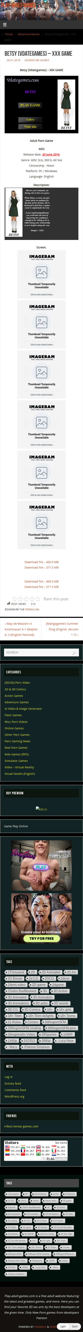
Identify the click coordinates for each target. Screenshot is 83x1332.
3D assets (61, 1003)
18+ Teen (15, 1016)
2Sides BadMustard (22, 991)
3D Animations (18, 1003)
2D (33, 972)
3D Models (13, 1234)
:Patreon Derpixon (37, 1047)
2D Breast (15, 978)
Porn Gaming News (17, 741)
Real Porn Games (16, 748)
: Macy (12, 1047)
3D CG (13, 1009)
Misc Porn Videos (16, 722)
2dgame (58, 984)
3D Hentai (42, 1227)
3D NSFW (28, 1234)
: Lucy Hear (65, 1040)
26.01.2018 (13, 60)
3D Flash (12, 1227)
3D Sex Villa (66, 1234)
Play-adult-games (18, 5)
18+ (49, 1009)
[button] (69, 1326)
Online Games (14, 728)
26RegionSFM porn (62, 1028)
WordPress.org (14, 1096)
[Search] (74, 653)
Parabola (40, 1327)
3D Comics (32, 1009)
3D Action (60, 991)
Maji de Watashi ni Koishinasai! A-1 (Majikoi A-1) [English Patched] (21, 629)
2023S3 (29, 1040)
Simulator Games (16, 761)
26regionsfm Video (21, 1034)
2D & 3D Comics (15, 689)
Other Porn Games (17, 735)
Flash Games (13, 715)
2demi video (16, 984)
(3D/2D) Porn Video (17, 682)
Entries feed (13, 1083)
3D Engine (58, 1221)
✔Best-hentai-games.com (21, 1126)
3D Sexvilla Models (16, 1240)
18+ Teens (67, 1016)
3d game (27, 1227)
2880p (46, 1040)
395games (49, 1034)
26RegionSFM (55, 1022)
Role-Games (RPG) (17, 754)
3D (45, 991)
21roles (32, 1022)
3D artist (41, 1003)
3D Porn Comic (47, 1234)
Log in (9, 1077)
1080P (68, 1034)
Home (9, 34)
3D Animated (17, 997)
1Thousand (16, 972)
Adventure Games (28, 34)
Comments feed (15, 1090)
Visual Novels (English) (20, 774)
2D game (39, 985)
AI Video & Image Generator (23, 709)
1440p (12, 1040)
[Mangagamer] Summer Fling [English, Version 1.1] (62, 629)
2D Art (71, 972)
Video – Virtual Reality (19, 767)
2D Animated (51, 972)
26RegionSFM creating (24, 1028)
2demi (65, 978)
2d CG (33, 978)
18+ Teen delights (41, 1016)
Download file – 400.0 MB (42, 562)
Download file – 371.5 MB (42, 567)
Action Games (14, 696)
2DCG (49, 978)
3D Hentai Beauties (63, 1227)
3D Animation (42, 997)
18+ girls (65, 1009)
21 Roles (14, 1022)
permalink (32, 609)
